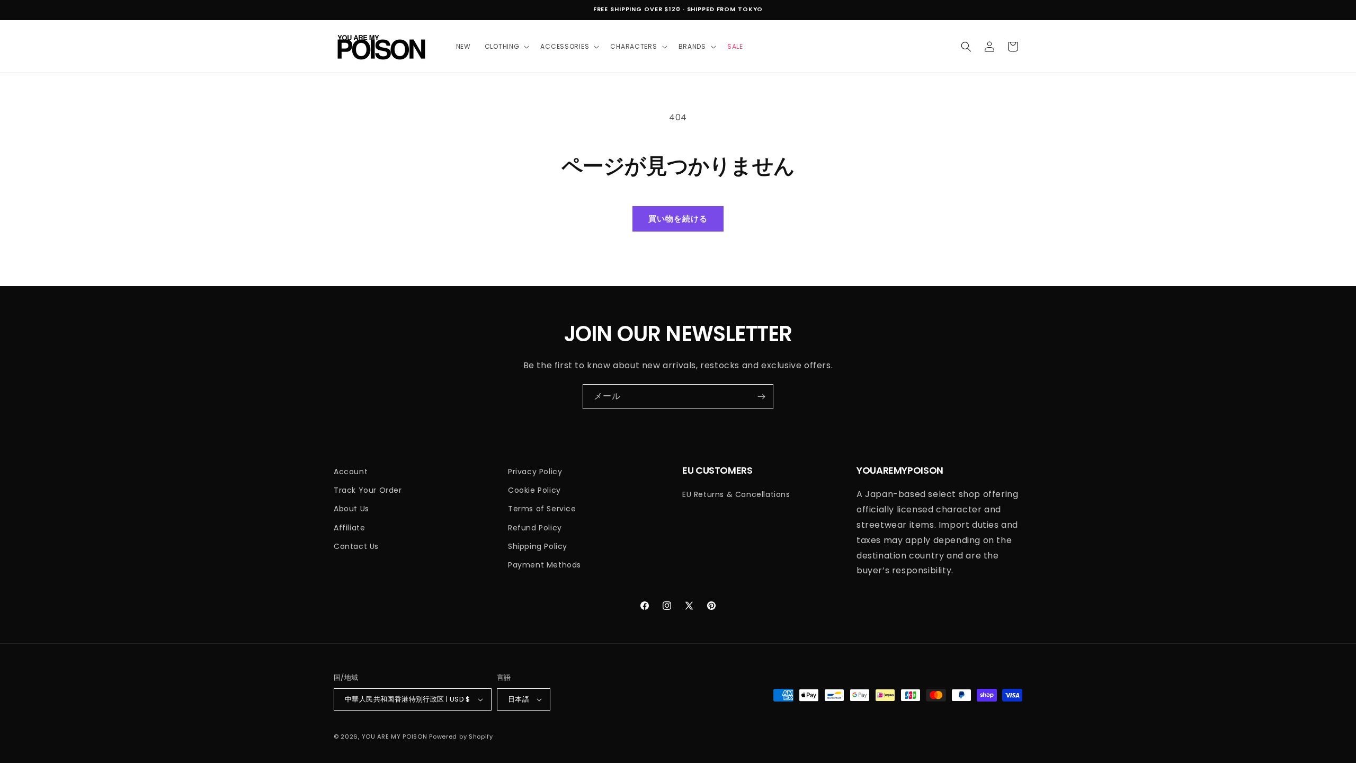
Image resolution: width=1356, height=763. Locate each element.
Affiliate (349, 527)
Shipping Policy (537, 546)
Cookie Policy (534, 490)
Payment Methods (544, 565)
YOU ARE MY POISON (394, 736)
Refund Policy (535, 527)
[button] (506, 46)
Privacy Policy (535, 471)
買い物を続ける (677, 218)
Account (351, 471)
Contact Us (356, 546)
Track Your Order (368, 490)
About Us (351, 508)
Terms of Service (542, 508)
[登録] (761, 396)
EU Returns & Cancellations (736, 494)
